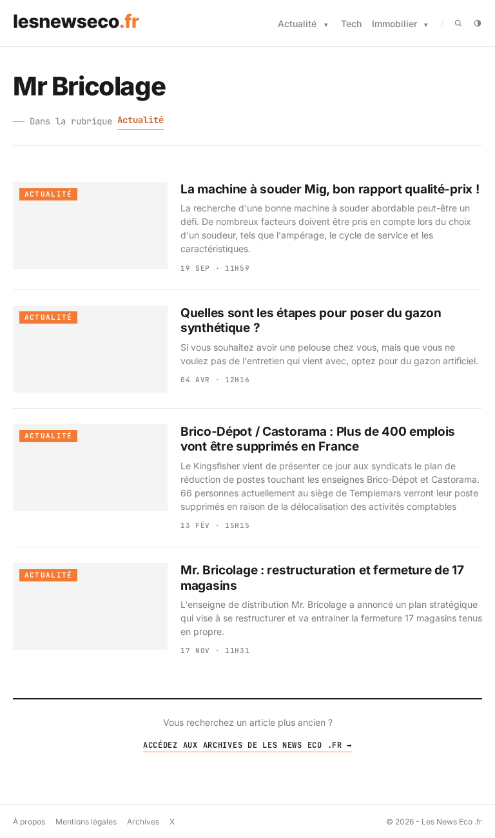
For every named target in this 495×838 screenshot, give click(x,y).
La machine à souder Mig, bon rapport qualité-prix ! (329, 189)
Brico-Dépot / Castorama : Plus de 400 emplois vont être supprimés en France (317, 439)
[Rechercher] (458, 23)
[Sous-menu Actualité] (326, 24)
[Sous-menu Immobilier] (426, 24)
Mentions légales (86, 821)
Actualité (297, 23)
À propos (29, 821)
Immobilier (394, 23)
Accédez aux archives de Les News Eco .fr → (247, 745)
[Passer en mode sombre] (477, 23)
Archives (143, 821)
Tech (351, 23)
